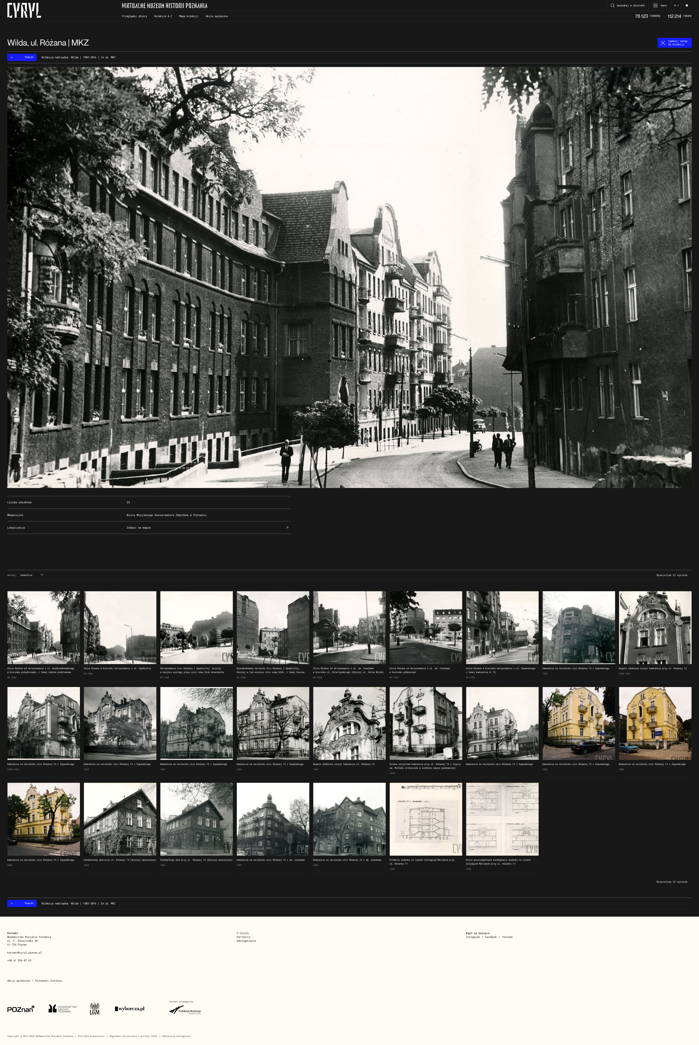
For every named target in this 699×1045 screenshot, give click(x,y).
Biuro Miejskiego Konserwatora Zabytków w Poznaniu (166, 515)
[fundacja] (185, 1009)
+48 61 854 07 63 (19, 960)
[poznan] (23, 1009)
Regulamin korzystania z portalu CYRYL (133, 1036)
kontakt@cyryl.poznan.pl (24, 952)
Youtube (507, 937)
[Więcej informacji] (43, 627)
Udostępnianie (246, 940)
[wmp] (64, 1009)
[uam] (98, 1009)
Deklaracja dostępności (176, 1036)
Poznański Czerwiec (48, 980)
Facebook (491, 937)
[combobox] (31, 575)
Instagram (473, 937)
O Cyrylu (243, 933)
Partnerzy (243, 937)
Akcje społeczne (18, 980)
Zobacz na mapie (139, 527)
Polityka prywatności (91, 1036)
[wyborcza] (138, 1009)
